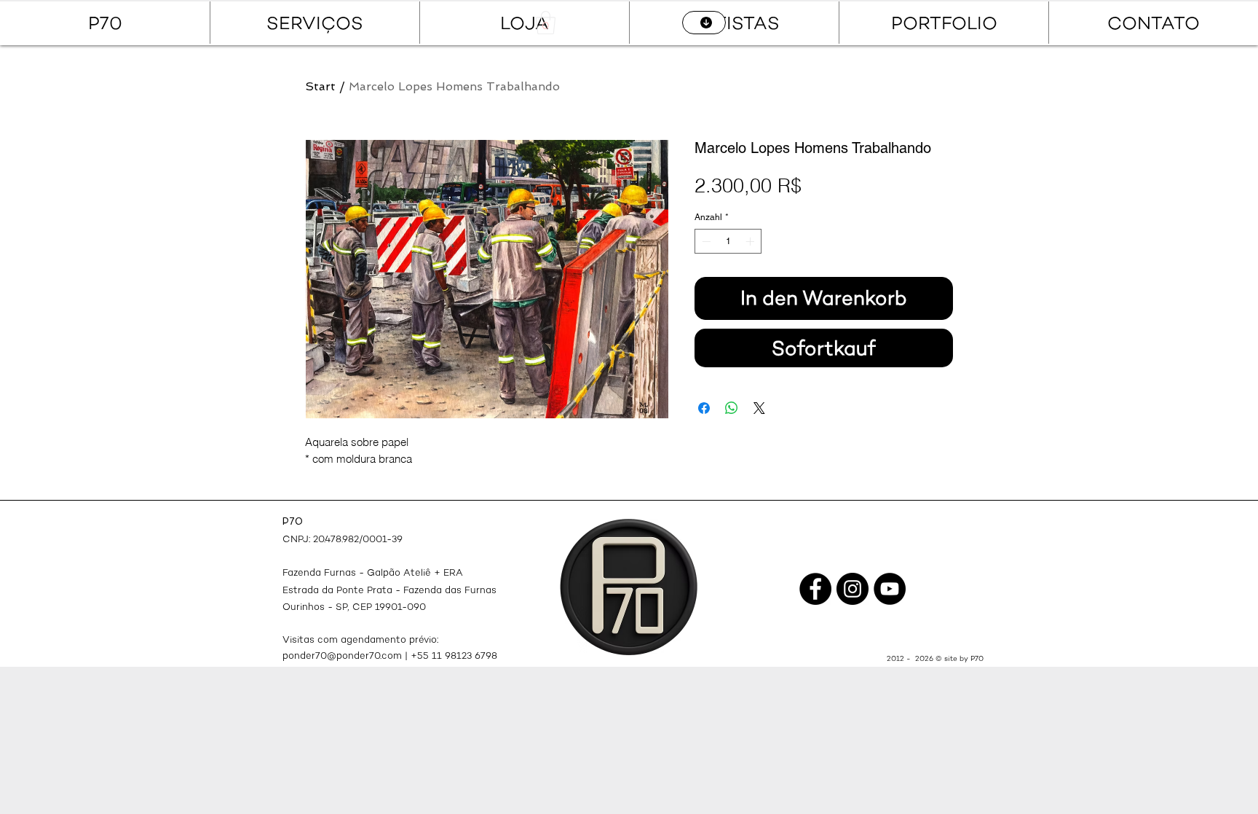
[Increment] (751, 241)
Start (320, 86)
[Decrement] (705, 241)
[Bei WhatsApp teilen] (731, 408)
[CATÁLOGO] (704, 22)
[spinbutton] (728, 241)
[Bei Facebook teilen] (704, 408)
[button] (545, 22)
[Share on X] (759, 408)
